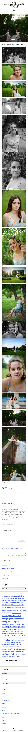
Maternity (5, 637)
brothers (16, 598)
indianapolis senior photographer (11, 629)
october (15, 640)
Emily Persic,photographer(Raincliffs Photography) (14, 4)
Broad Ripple (6, 598)
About (3, 693)
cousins (12, 511)
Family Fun (8, 607)
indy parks (20, 633)
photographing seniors (13, 647)
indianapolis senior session (10, 631)
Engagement (15, 605)
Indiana (6, 512)
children (23, 598)
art (2, 596)
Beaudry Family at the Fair (8, 568)
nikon (14, 516)
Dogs (18, 600)
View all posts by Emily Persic (13, 504)
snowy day (17, 654)
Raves (3, 717)
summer (23, 654)
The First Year (10, 656)
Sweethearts (4, 656)
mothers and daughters (12, 637)
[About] (14, 728)
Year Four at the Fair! (7, 571)
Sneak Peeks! (15, 509)
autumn (7, 596)
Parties (5, 642)
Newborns (3, 640)
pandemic (19, 640)
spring (20, 654)
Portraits (15, 649)
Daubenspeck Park (14, 600)
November (12, 640)
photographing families (6, 517)
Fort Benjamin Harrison (16, 607)
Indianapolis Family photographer (15, 514)
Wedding (18, 656)
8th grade (7, 511)
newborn (20, 638)
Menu (14, 10)
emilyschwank (18, 511)
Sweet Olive (4, 565)
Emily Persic (5, 519)
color (3, 600)
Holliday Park (15, 610)
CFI (10, 511)
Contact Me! (4, 697)
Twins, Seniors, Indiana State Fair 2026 (11, 575)
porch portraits (8, 649)
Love (22, 636)
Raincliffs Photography (10, 660)
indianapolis (11, 512)
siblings (21, 652)
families (21, 605)
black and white (18, 596)
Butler (20, 598)
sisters (3, 654)
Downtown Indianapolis (10, 602)
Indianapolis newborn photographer (13, 624)
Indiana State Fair (14, 633)
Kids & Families (8, 509)
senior (12, 652)
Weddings (4, 723)
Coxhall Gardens (8, 600)
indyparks (3, 635)
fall (18, 605)
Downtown (21, 600)
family (3, 607)
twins (15, 656)
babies (11, 596)
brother (12, 598)
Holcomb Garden (6, 610)
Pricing (3, 710)
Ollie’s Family (5, 578)
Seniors (17, 652)
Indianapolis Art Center (16, 613)
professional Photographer (17, 517)
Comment (22, 540)
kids (6, 635)
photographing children (21, 516)
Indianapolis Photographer (7, 516)
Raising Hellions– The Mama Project (10, 713)
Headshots (24, 607)
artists (4, 596)
